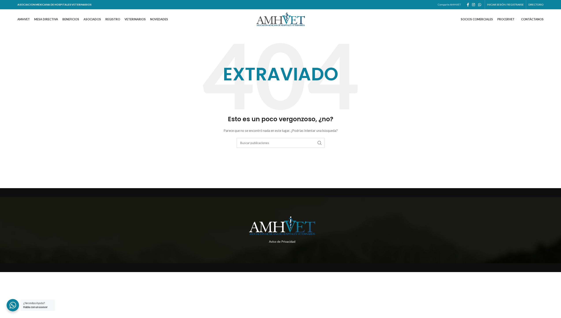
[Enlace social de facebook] (468, 4)
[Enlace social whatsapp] (480, 4)
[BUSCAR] (320, 143)
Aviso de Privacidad (282, 241)
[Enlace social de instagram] (474, 4)
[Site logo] (280, 19)
